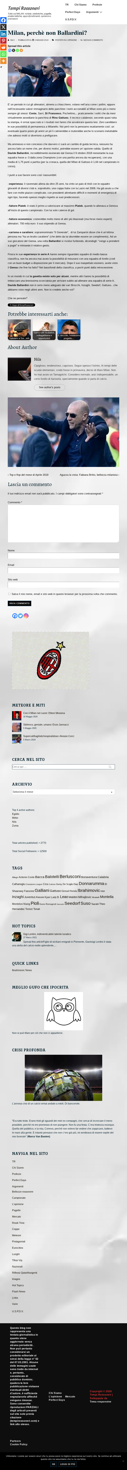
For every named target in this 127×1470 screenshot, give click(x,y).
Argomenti (92, 12)
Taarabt (95, 904)
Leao (64, 897)
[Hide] (1, 67)
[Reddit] (3, 47)
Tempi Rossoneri (23, 8)
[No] (123, 1461)
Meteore (16, 1235)
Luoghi (16, 1254)
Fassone (29, 891)
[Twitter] (20, 615)
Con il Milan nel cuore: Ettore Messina (44, 713)
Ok (53, 1464)
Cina (45, 884)
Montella (107, 897)
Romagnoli (51, 904)
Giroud (65, 891)
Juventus (29, 897)
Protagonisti (18, 1241)
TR (67, 4)
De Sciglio (68, 884)
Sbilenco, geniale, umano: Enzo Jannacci (46, 724)
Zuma (15, 825)
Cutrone (52, 884)
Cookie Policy (19, 1444)
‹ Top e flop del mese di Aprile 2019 (28, 474)
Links (15, 1298)
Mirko (15, 818)
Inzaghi (18, 897)
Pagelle (16, 1210)
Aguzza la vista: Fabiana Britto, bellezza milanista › (89, 474)
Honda (73, 891)
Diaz (76, 884)
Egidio (15, 814)
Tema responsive (100, 1401)
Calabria (103, 877)
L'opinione (71, 40)
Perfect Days (72, 12)
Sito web (13, 579)
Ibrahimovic (89, 890)
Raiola (42, 904)
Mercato (16, 1216)
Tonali (36, 909)
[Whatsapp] (17, 50)
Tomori (29, 909)
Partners (15, 1441)
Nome (11, 550)
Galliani (42, 890)
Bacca (39, 877)
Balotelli (52, 877)
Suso (86, 903)
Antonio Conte (27, 877)
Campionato (19, 1198)
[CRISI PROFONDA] (63, 1078)
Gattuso (55, 890)
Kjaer (47, 897)
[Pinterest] (3, 41)
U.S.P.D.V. (71, 19)
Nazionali (17, 1266)
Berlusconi (70, 876)
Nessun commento (93, 40)
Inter (103, 891)
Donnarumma (91, 883)
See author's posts (49, 387)
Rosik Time (18, 1223)
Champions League (34, 884)
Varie (15, 1304)
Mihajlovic (84, 897)
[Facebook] (9, 50)
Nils (37, 359)
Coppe (16, 1229)
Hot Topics (18, 1285)
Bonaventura (89, 877)
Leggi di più (67, 1464)
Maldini (73, 897)
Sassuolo (60, 904)
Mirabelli (95, 897)
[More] (21, 50)
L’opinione (18, 1204)
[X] (13, 50)
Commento (15, 502)
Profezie (97, 4)
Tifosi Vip (17, 1260)
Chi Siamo (80, 4)
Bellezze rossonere (22, 1191)
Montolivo (17, 903)
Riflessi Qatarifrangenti (24, 1272)
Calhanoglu (18, 884)
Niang (26, 904)
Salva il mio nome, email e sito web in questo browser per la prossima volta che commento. (65, 594)
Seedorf (72, 903)
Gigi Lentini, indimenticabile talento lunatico (47, 934)
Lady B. (55, 897)
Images (16, 1279)
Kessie (40, 897)
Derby (59, 884)
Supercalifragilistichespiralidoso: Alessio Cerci (48, 736)
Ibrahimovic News (22, 970)
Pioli (35, 903)
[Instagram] (26, 615)
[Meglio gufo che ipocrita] (63, 1011)
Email (11, 565)
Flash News (18, 1291)
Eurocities (17, 1248)
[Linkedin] (3, 34)
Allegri (15, 877)
